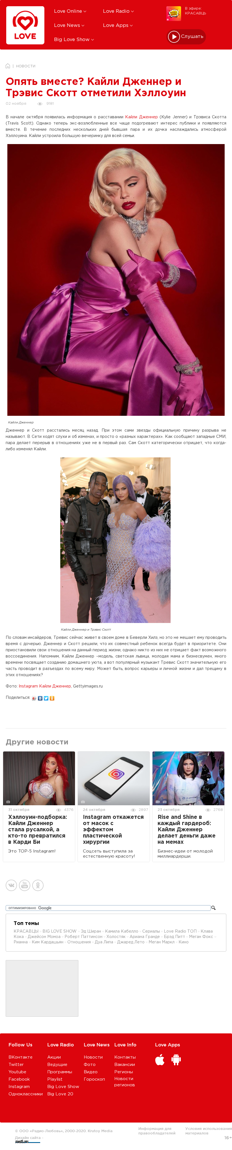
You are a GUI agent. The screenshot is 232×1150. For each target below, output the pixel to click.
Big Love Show (72, 40)
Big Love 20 (60, 1094)
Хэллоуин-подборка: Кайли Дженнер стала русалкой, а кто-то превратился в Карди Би (37, 830)
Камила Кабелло (121, 931)
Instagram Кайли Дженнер (45, 686)
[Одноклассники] (52, 697)
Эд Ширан (91, 931)
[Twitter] (46, 697)
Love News (67, 25)
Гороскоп (94, 1079)
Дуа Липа (104, 942)
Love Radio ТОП (180, 931)
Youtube (17, 1072)
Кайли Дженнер (141, 117)
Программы (59, 1072)
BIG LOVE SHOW (60, 931)
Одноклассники (25, 1094)
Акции (54, 1057)
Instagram (19, 1087)
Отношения (79, 942)
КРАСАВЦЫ (26, 931)
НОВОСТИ (25, 66)
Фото (90, 1065)
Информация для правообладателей (156, 1131)
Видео (91, 1072)
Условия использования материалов (208, 1131)
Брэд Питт (174, 937)
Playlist (55, 1079)
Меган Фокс (201, 937)
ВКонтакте (20, 1057)
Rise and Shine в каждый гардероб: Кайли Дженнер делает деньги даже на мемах (187, 830)
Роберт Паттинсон (83, 937)
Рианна (21, 942)
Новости (93, 1057)
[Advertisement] (42, 988)
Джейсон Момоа (44, 937)
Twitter (16, 1065)
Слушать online (192, 37)
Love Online (68, 11)
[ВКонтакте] (40, 697)
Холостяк (116, 937)
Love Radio (117, 11)
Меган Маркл (162, 942)
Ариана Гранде (145, 937)
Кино (184, 942)
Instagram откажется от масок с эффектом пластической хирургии (113, 830)
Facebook (19, 1079)
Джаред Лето (131, 942)
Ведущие (57, 1065)
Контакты (125, 1057)
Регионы (123, 1072)
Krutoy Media (100, 1131)
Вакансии (124, 1065)
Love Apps (116, 25)
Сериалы (151, 931)
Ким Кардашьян (47, 942)
